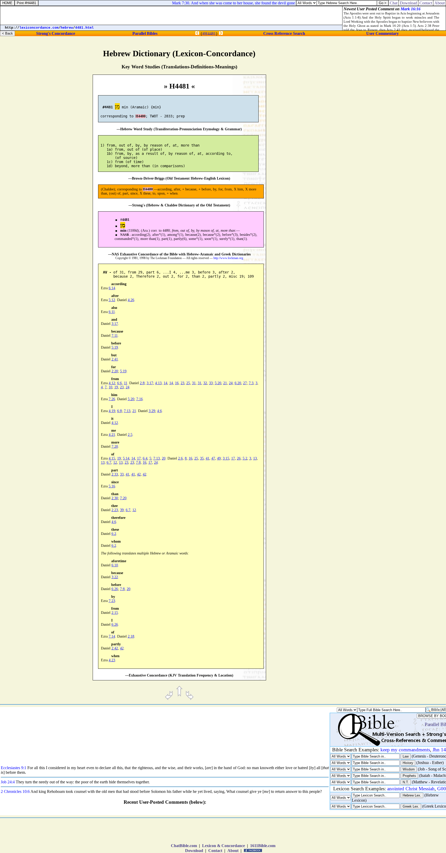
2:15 (115, 613)
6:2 (114, 534)
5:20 (218, 383)
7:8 (138, 462)
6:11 (112, 312)
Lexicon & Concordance (223, 845)
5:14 (126, 458)
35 (202, 458)
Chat (394, 3)
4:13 (158, 383)
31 (194, 383)
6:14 (112, 288)
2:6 (180, 458)
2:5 (130, 435)
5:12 (112, 300)
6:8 (119, 411)
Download (194, 850)
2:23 (115, 510)
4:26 (131, 300)
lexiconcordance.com (39, 28)
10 (110, 387)
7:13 (127, 411)
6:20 (238, 383)
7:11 (115, 335)
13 (255, 458)
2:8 (142, 383)
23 (182, 383)
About (233, 850)
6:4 (145, 458)
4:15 (112, 458)
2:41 (115, 359)
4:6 (159, 411)
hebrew (67, 28)
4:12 (112, 383)
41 (207, 458)
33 (211, 383)
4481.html (84, 28)
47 (213, 458)
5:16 (112, 486)
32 (205, 383)
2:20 (115, 371)
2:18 (131, 636)
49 (219, 458)
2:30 (115, 498)
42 (139, 474)
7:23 (112, 601)
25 (188, 383)
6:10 (115, 565)
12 (115, 462)
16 (177, 383)
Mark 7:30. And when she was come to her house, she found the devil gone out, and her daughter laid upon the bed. (260, 3)
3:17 (115, 324)
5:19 (115, 347)
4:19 (112, 411)
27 (245, 383)
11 (125, 383)
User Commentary (382, 33)
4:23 (112, 660)
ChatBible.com (184, 845)
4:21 (112, 435)
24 (231, 383)
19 (116, 387)
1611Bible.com (262, 845)
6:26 (115, 589)
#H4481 (209, 33)
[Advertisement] (402, 218)
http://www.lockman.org (228, 258)
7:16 (139, 399)
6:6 (119, 383)
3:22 (115, 577)
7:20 (115, 446)
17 (139, 458)
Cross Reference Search (284, 33)
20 (163, 458)
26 (239, 458)
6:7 (109, 462)
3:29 (152, 411)
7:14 (112, 636)
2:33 (115, 474)
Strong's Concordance (55, 33)
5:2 (245, 458)
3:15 (226, 458)
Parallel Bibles (144, 33)
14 (165, 383)
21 (225, 383)
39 (122, 510)
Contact (215, 850)
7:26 (112, 399)
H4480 (141, 116)
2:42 (115, 648)
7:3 (251, 383)
